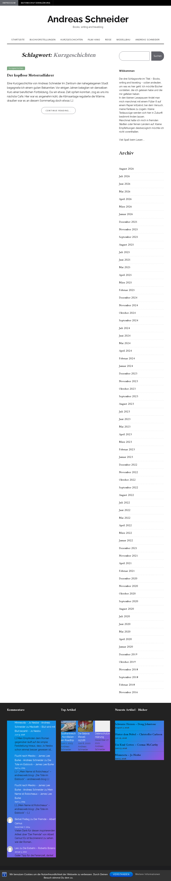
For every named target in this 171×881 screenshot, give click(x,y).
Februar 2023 (127, 449)
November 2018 (128, 669)
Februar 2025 (127, 290)
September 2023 (128, 396)
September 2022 (128, 487)
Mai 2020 (124, 631)
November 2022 (128, 472)
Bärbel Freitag (22, 819)
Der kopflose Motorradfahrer (30, 75)
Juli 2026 (124, 176)
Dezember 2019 (128, 654)
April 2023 (125, 434)
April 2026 (125, 199)
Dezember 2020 (128, 578)
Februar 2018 (127, 684)
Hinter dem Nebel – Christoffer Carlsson (138, 734)
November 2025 (128, 229)
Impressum (9, 3)
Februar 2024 (127, 358)
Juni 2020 (124, 624)
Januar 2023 (126, 457)
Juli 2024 (124, 328)
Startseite (18, 39)
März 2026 (125, 206)
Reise (108, 39)
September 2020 (128, 601)
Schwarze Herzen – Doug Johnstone (135, 724)
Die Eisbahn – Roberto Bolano (39, 848)
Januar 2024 (126, 366)
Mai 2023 (124, 426)
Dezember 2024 (128, 297)
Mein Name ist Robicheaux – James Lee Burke (34, 793)
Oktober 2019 (127, 662)
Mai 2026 (124, 191)
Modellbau (123, 39)
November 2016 (128, 692)
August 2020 (126, 609)
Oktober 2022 (127, 479)
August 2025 (126, 244)
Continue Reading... (58, 110)
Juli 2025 (124, 252)
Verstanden (121, 874)
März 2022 (125, 533)
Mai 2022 (124, 518)
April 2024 (125, 350)
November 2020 (128, 586)
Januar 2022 (126, 540)
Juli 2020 (124, 616)
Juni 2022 (124, 510)
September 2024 (128, 320)
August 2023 (126, 404)
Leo (17, 848)
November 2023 (128, 381)
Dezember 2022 (128, 464)
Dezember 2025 (128, 222)
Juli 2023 (124, 411)
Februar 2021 (127, 571)
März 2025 (125, 282)
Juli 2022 (124, 502)
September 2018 (128, 677)
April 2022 (125, 525)
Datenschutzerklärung (35, 3)
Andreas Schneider (88, 19)
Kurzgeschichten (72, 39)
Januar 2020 (126, 646)
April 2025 (125, 275)
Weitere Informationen (147, 874)
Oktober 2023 (127, 388)
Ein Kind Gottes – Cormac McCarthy (136, 744)
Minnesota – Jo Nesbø (128, 755)
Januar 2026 (126, 214)
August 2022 (126, 495)
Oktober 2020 (127, 593)
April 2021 (125, 563)
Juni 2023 (124, 419)
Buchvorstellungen (43, 39)
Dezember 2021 (128, 548)
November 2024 (128, 305)
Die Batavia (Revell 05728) (84, 737)
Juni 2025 (124, 259)
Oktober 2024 (127, 313)
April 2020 (125, 639)
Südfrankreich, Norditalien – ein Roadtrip (68, 737)
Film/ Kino (94, 39)
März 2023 (125, 442)
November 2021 (128, 555)
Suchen (158, 56)
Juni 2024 (124, 335)
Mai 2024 (124, 343)
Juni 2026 (124, 184)
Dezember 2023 (128, 373)
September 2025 (128, 237)
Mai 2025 (124, 267)
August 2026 (126, 168)
